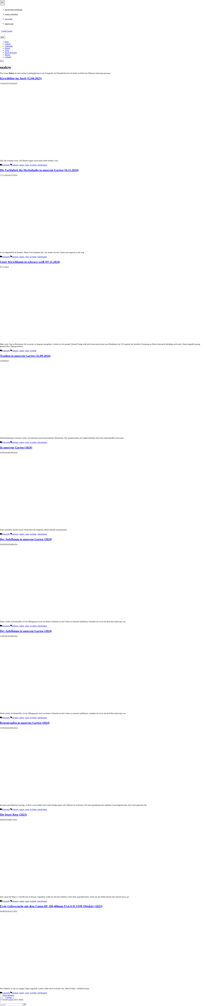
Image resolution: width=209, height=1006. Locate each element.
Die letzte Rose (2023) (13, 814)
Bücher (7, 55)
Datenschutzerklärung (13, 10)
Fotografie (9, 46)
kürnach (15, 165)
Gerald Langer (6, 31)
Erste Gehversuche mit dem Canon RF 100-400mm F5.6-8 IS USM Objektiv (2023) (51, 906)
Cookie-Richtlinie (11, 14)
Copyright (9, 19)
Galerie (7, 44)
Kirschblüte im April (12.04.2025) (21, 78)
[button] (2, 61)
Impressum (9, 24)
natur (27, 165)
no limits (33, 165)
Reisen (7, 48)
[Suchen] (24, 1004)
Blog (7, 42)
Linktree (8, 57)
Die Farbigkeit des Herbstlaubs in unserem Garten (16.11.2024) (39, 170)
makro (21, 165)
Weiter (10, 997)
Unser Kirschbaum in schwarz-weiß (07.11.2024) (30, 261)
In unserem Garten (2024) (16, 447)
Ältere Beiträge (8, 995)
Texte (7, 50)
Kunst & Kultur (11, 53)
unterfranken (42, 165)
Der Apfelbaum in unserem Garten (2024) (26, 539)
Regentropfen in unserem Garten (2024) (25, 722)
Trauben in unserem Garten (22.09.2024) (25, 355)
